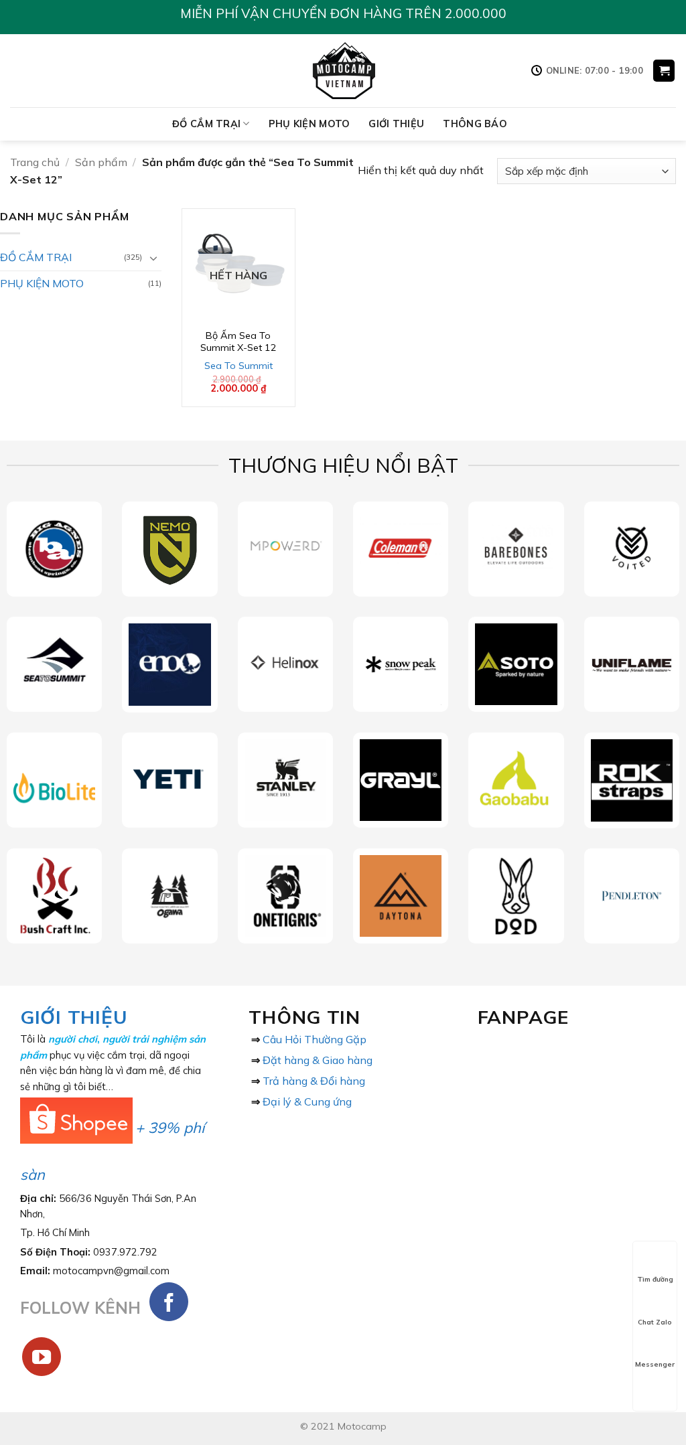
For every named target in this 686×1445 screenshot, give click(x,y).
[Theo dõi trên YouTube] (42, 1357)
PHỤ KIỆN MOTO (309, 124)
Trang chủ (35, 162)
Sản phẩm (101, 162)
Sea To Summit (238, 366)
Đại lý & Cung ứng (307, 1101)
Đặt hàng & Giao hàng (317, 1060)
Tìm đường (655, 1279)
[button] (664, 71)
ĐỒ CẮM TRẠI (206, 124)
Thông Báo (475, 124)
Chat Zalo (655, 1322)
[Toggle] (153, 258)
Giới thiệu (396, 124)
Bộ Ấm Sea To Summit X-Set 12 (238, 341)
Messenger (655, 1364)
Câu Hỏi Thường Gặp (314, 1039)
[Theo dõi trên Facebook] (169, 1302)
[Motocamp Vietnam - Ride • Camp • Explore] (343, 70)
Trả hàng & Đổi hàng (314, 1080)
